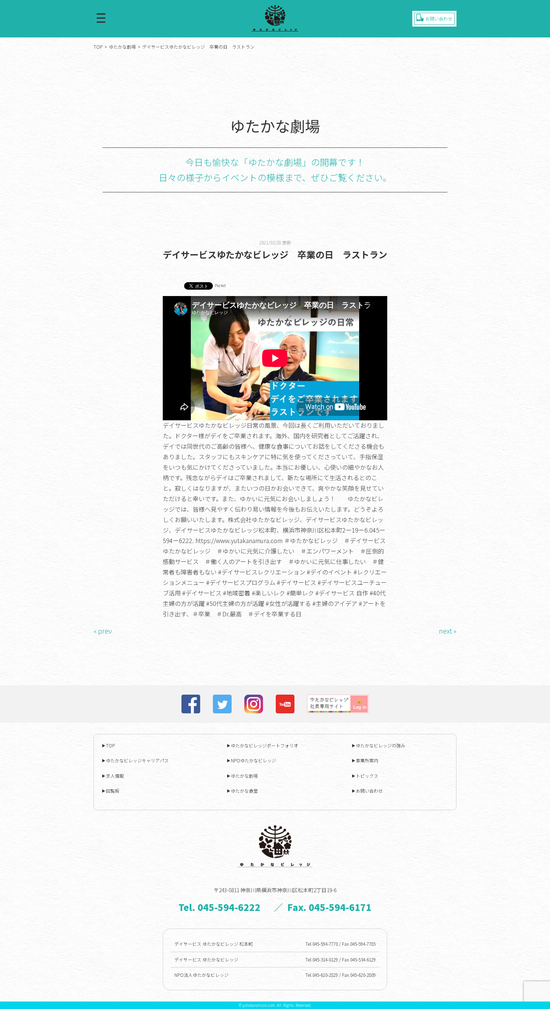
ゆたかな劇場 (122, 46)
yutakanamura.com (258, 1005)
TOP (98, 46)
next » (447, 630)
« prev (103, 630)
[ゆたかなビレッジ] (275, 18)
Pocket (220, 285)
